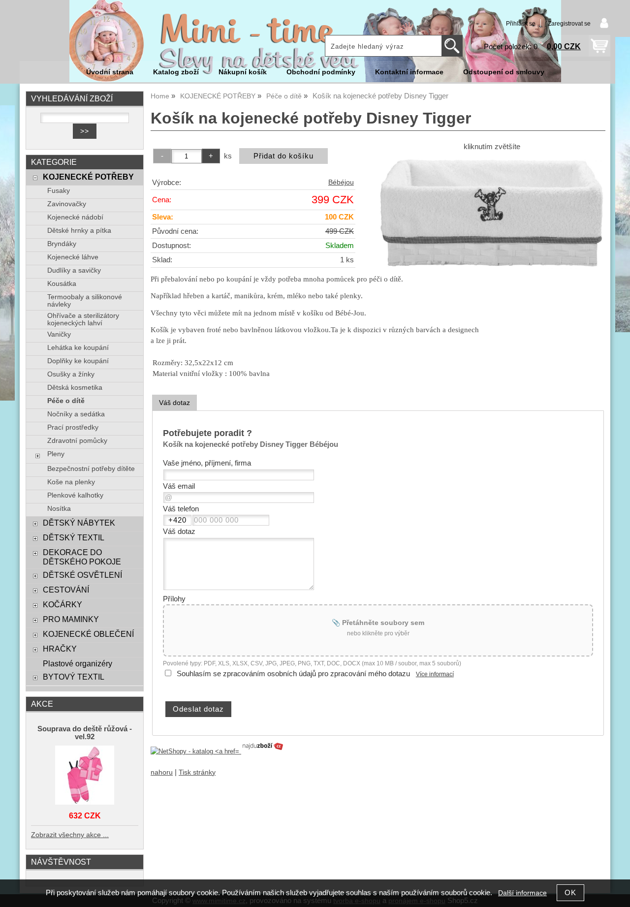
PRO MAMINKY (71, 619)
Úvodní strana (109, 72)
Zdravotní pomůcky (77, 440)
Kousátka (61, 283)
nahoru (162, 772)
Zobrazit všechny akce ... (70, 835)
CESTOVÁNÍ (66, 589)
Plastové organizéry (77, 663)
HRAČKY (60, 648)
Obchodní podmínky (320, 72)
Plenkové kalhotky (75, 495)
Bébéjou (341, 182)
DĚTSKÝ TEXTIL (73, 537)
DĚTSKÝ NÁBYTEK (79, 522)
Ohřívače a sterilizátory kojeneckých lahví (83, 319)
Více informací (435, 674)
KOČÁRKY (62, 604)
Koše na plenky (71, 482)
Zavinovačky (66, 204)
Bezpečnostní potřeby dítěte (91, 468)
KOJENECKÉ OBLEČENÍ (88, 633)
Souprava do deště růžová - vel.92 (84, 733)
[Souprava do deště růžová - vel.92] (84, 776)
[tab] (174, 403)
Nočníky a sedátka (76, 414)
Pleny (55, 454)
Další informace (522, 893)
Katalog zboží (176, 72)
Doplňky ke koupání (78, 361)
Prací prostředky (72, 427)
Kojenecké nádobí (75, 217)
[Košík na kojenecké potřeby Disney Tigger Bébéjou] (491, 212)
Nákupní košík (243, 72)
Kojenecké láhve (72, 257)
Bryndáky (61, 244)
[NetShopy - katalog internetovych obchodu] (217, 751)
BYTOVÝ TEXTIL (73, 676)
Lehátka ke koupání (78, 347)
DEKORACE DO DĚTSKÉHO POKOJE (82, 557)
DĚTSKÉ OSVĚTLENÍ (82, 574)
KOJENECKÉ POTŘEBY (88, 176)
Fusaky (58, 190)
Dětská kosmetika (74, 387)
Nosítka (59, 508)
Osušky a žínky (70, 374)
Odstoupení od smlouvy (503, 72)
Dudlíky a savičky (74, 270)
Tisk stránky (197, 772)
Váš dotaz (174, 403)
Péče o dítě (66, 401)
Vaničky (59, 334)
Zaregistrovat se (569, 23)
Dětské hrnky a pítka (79, 230)
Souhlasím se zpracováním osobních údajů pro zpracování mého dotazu (293, 674)
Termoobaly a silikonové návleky (84, 300)
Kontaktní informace (409, 72)
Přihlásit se (521, 23)
